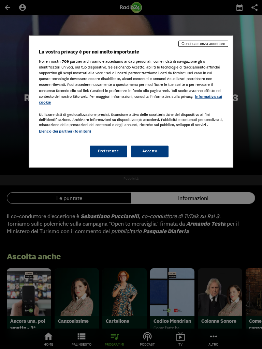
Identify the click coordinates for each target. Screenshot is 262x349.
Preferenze (108, 151)
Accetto (150, 151)
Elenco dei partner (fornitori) (65, 131)
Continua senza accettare (203, 44)
